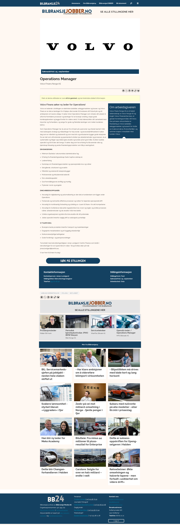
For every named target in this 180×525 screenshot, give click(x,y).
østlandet (74, 293)
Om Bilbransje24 (89, 3)
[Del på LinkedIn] (129, 90)
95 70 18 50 (55, 281)
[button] (43, 326)
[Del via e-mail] (132, 90)
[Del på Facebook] (123, 90)
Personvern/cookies (47, 510)
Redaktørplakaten (55, 516)
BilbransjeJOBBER (106, 3)
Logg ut (116, 521)
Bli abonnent (121, 3)
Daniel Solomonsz (81, 516)
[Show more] (124, 138)
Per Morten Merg (80, 510)
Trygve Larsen (79, 499)
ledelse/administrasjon (50, 293)
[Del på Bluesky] (138, 90)
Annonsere (76, 3)
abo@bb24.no (114, 502)
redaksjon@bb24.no (116, 499)
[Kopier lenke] (135, 90)
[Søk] (131, 3)
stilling (65, 293)
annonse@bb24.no (115, 505)
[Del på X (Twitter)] (126, 90)
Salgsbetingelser (62, 510)
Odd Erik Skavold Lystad (83, 505)
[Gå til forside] (50, 3)
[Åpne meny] (137, 3)
